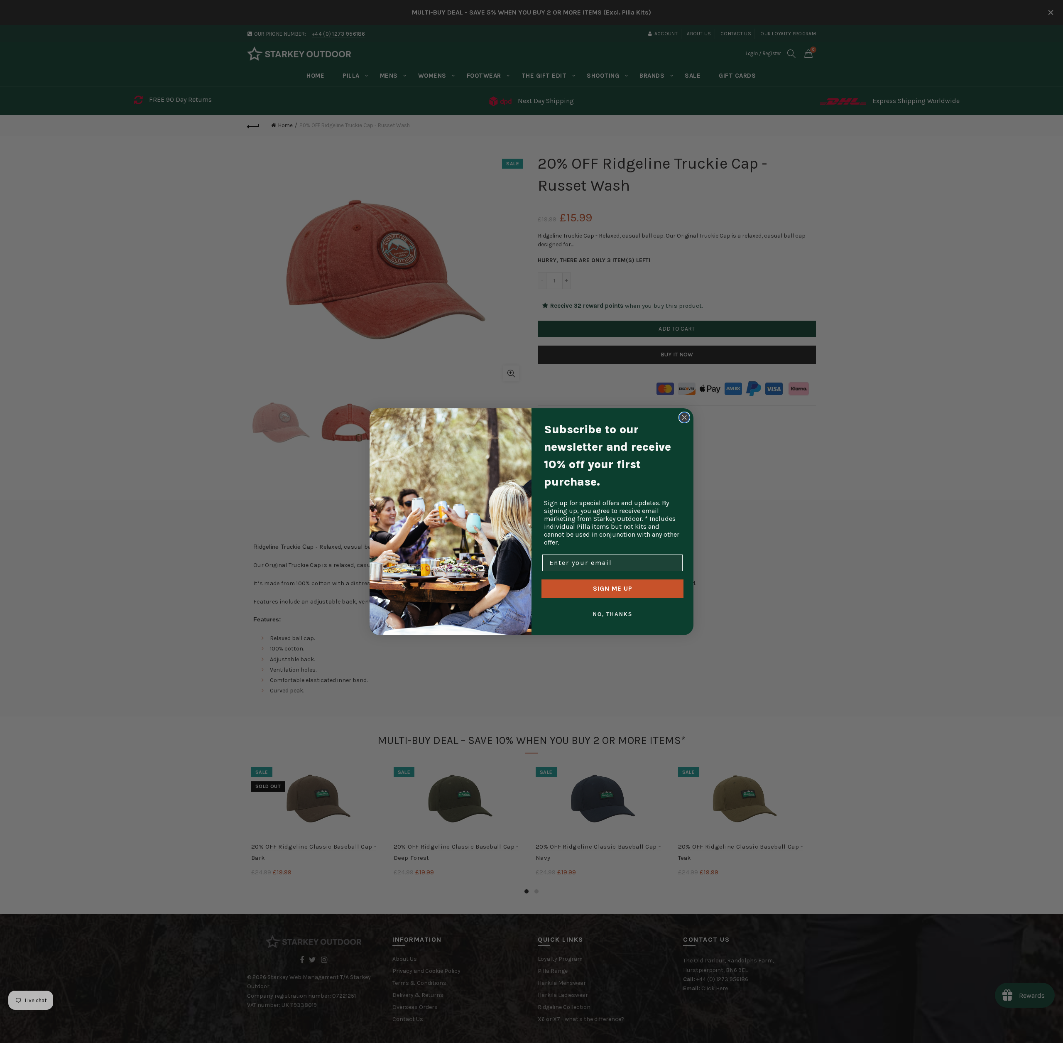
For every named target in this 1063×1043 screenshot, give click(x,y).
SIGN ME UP (612, 588)
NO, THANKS (612, 614)
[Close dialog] (684, 417)
